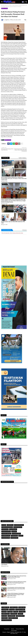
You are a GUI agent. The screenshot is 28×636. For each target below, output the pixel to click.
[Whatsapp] (14, 144)
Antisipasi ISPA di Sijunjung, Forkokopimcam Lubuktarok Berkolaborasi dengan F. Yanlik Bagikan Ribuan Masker (15, 594)
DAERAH (4, 615)
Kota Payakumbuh (13, 529)
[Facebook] (8, 144)
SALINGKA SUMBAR (20, 609)
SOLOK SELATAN (6, 537)
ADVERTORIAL (12, 615)
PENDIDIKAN (5, 609)
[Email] (19, 144)
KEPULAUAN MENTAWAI (7, 527)
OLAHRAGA (22, 611)
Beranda (2, 5)
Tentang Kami (6, 628)
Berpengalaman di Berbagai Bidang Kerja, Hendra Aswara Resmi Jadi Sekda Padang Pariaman (16, 582)
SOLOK (21, 535)
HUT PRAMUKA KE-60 (7, 620)
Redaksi (12, 628)
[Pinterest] (16, 144)
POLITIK (4, 611)
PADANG (14, 531)
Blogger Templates (10, 632)
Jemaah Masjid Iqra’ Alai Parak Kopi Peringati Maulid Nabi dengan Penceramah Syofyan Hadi (16, 588)
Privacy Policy (14, 630)
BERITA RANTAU (6, 613)
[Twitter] (11, 144)
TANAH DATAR (15, 537)
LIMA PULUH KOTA (6, 531)
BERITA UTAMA (8, 5)
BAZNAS (20, 613)
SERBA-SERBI (22, 607)
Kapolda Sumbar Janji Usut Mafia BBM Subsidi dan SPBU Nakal (13, 222)
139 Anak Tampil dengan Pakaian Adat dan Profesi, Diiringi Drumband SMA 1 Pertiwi (16, 576)
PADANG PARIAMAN (7, 533)
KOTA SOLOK (5, 529)
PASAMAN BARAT (16, 533)
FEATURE (12, 609)
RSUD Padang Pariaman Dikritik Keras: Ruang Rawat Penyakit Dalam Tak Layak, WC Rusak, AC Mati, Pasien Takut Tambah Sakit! (14, 178)
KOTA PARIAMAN (18, 527)
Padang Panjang (14, 535)
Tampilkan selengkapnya (22, 157)
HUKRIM (10, 611)
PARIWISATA (14, 613)
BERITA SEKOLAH (20, 615)
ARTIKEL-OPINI (6, 607)
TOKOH (16, 611)
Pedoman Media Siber (20, 628)
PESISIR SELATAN (6, 535)
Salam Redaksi (4, 564)
